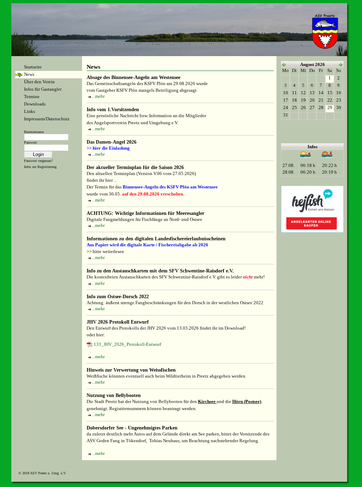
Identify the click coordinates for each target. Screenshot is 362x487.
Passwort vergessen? (38, 161)
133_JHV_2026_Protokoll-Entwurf (127, 344)
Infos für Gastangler (43, 89)
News (29, 74)
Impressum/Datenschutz (47, 118)
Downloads (35, 104)
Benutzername (34, 132)
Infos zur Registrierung (40, 167)
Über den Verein (39, 81)
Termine (32, 96)
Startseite (33, 67)
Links (29, 111)
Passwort (30, 142)
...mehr (98, 96)
